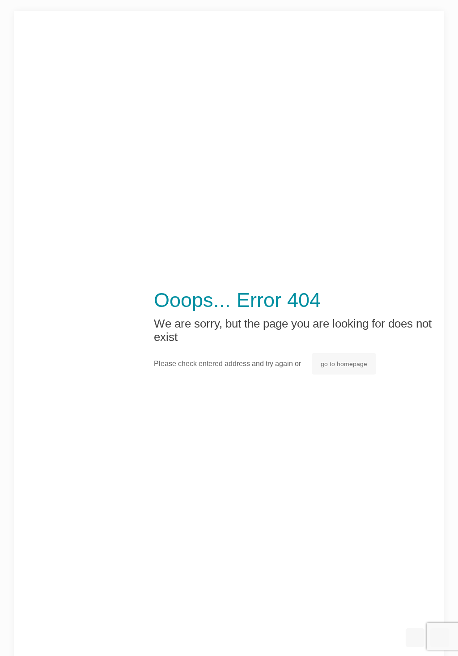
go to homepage (344, 363)
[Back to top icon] (415, 637)
